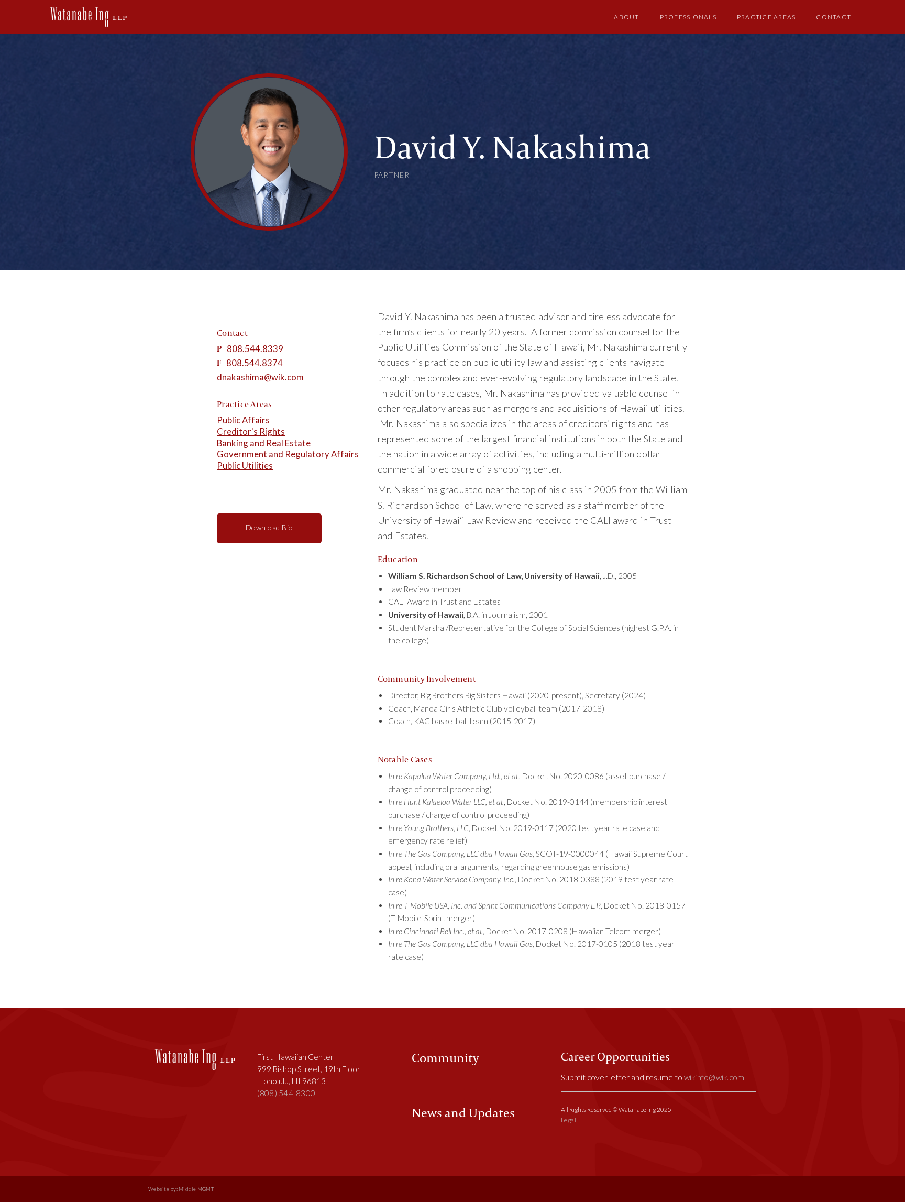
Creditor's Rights (251, 431)
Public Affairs (243, 419)
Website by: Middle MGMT (181, 1189)
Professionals (688, 17)
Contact (833, 17)
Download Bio (269, 527)
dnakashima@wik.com (260, 377)
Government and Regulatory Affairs (288, 454)
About (626, 17)
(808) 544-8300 (286, 1093)
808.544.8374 (254, 362)
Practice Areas (766, 17)
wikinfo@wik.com (714, 1077)
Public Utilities (245, 465)
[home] (88, 17)
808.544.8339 (255, 348)
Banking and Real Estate (264, 443)
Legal (569, 1120)
